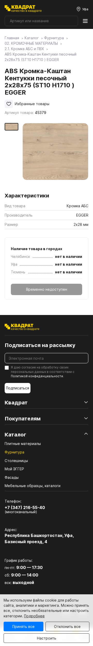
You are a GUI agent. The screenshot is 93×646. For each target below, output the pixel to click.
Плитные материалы (23, 443)
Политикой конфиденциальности (37, 376)
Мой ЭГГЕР (14, 469)
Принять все (23, 626)
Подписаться (17, 388)
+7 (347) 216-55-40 (25, 507)
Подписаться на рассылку (40, 345)
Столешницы (16, 460)
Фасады (12, 477)
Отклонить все (67, 626)
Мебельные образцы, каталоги (32, 485)
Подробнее (34, 616)
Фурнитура (14, 452)
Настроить (46, 638)
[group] (55, 156)
